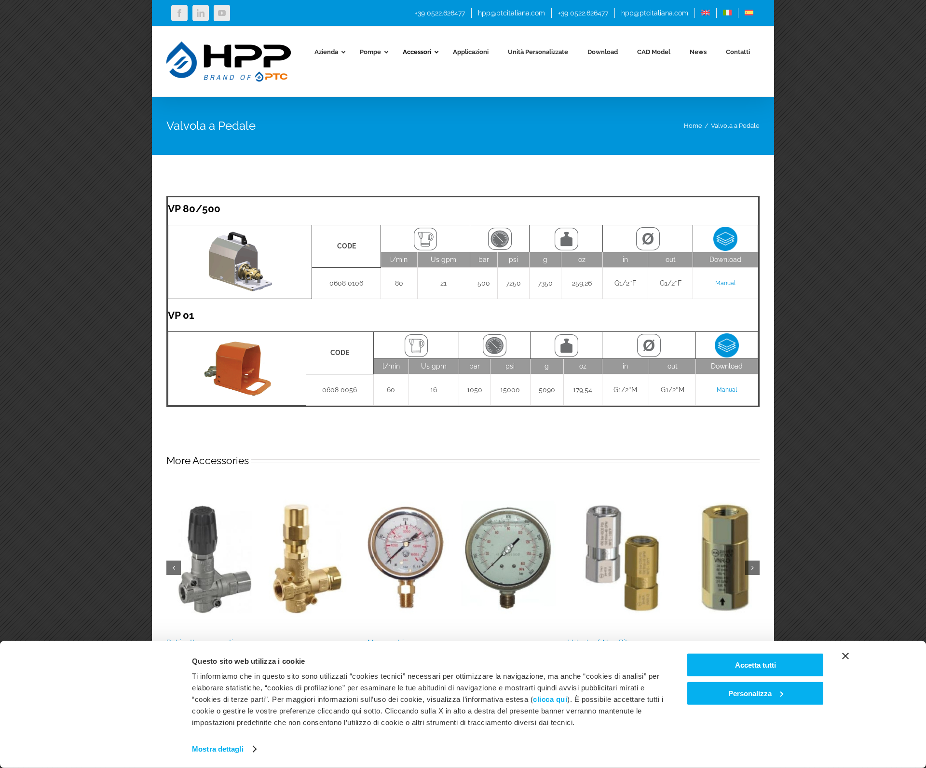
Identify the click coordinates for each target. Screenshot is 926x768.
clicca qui (550, 699)
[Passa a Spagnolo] (749, 13)
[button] (173, 568)
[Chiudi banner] (845, 656)
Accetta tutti (755, 665)
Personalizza (750, 693)
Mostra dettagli (218, 749)
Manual (725, 283)
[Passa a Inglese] (705, 13)
